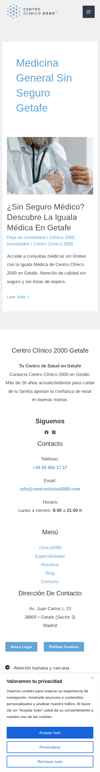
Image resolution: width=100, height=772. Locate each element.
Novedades (18, 243)
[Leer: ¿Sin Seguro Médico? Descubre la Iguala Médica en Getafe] (50, 166)
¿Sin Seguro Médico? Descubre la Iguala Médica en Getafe (46, 217)
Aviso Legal (21, 647)
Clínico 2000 (62, 237)
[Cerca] (94, 678)
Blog (50, 573)
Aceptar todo (50, 733)
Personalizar (50, 747)
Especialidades (50, 556)
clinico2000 (50, 547)
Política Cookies (64, 647)
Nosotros (50, 564)
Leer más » (18, 296)
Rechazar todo (50, 761)
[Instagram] (53, 432)
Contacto (50, 581)
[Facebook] (46, 432)
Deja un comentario (26, 237)
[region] (50, 722)
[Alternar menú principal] (89, 12)
